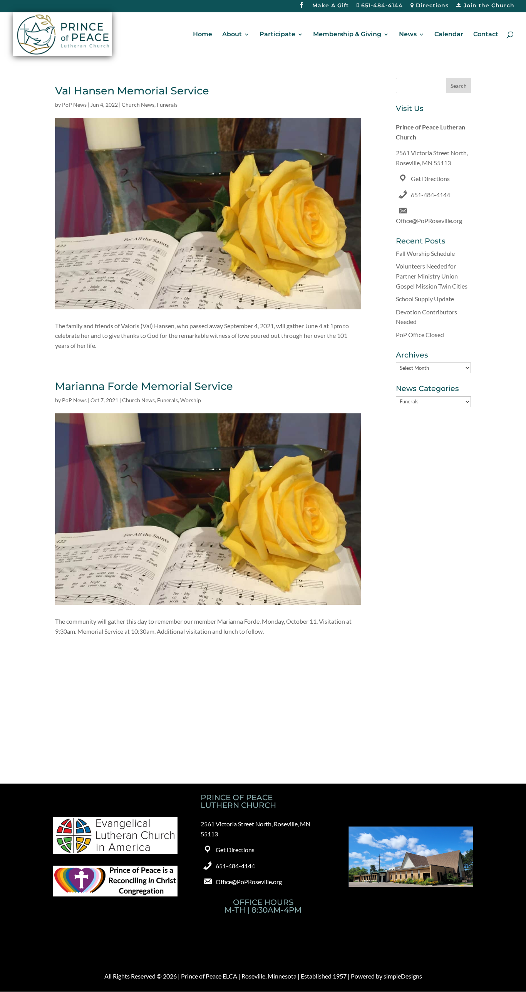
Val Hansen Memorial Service (132, 90)
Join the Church (488, 6)
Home (202, 35)
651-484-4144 (381, 6)
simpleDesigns (403, 976)
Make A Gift (330, 6)
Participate (277, 35)
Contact (485, 35)
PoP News (74, 104)
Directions (431, 6)
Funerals (167, 104)
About (232, 35)
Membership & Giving (347, 35)
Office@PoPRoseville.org (429, 220)
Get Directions (430, 178)
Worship (190, 400)
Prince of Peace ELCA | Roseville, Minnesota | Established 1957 (264, 976)
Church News (138, 104)
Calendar (448, 35)
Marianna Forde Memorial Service (144, 386)
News (408, 35)
